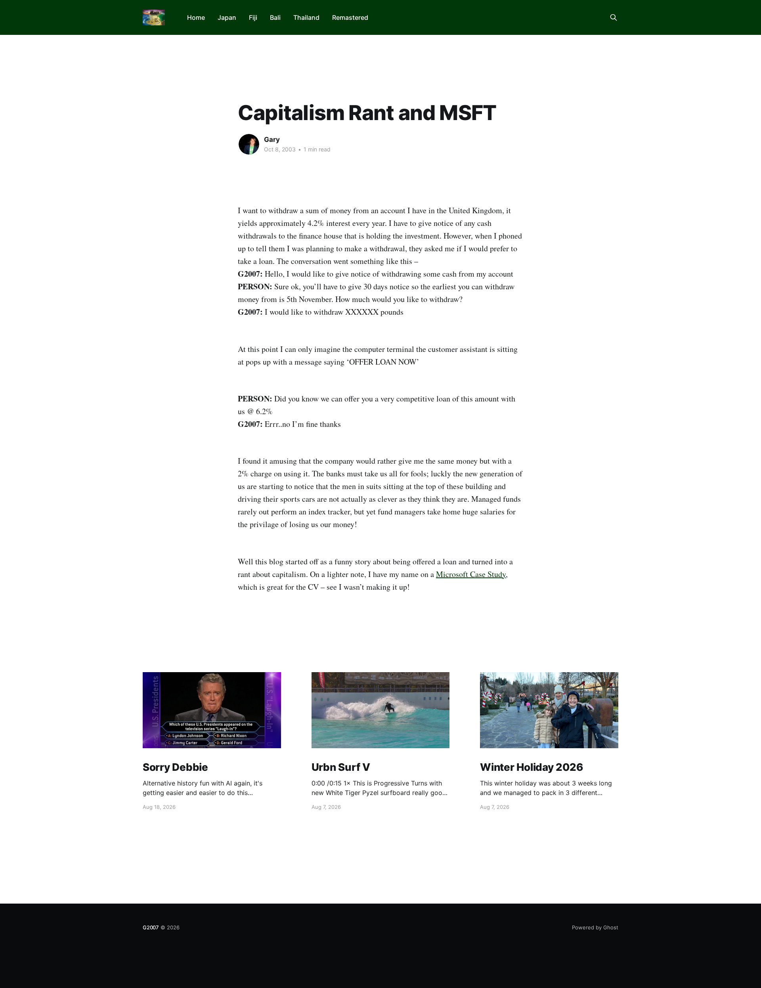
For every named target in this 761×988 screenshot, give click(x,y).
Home (196, 17)
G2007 (151, 927)
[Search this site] (613, 17)
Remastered (350, 17)
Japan (227, 17)
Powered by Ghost (595, 927)
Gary (272, 139)
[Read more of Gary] (249, 144)
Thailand (306, 17)
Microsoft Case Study (471, 574)
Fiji (253, 17)
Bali (275, 17)
